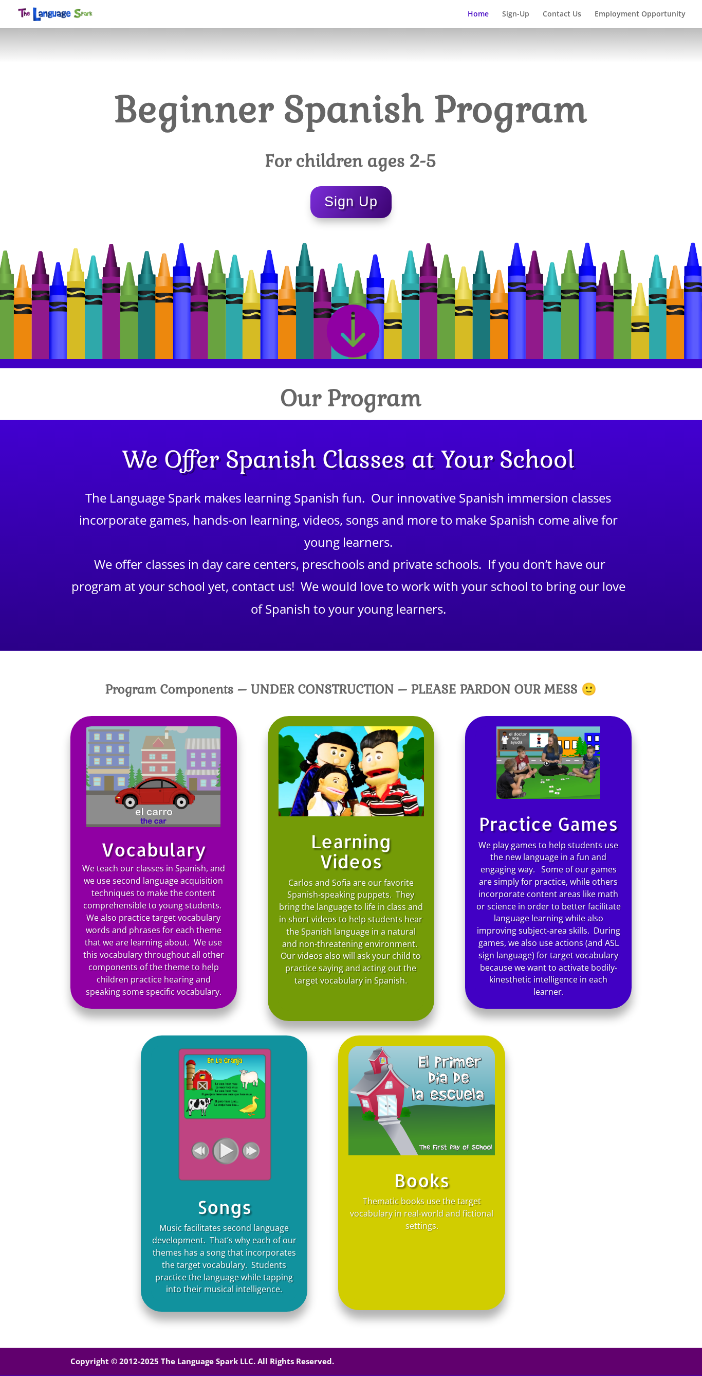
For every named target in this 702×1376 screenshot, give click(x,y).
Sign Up (351, 201)
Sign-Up (515, 14)
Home (478, 14)
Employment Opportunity (640, 14)
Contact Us (562, 14)
